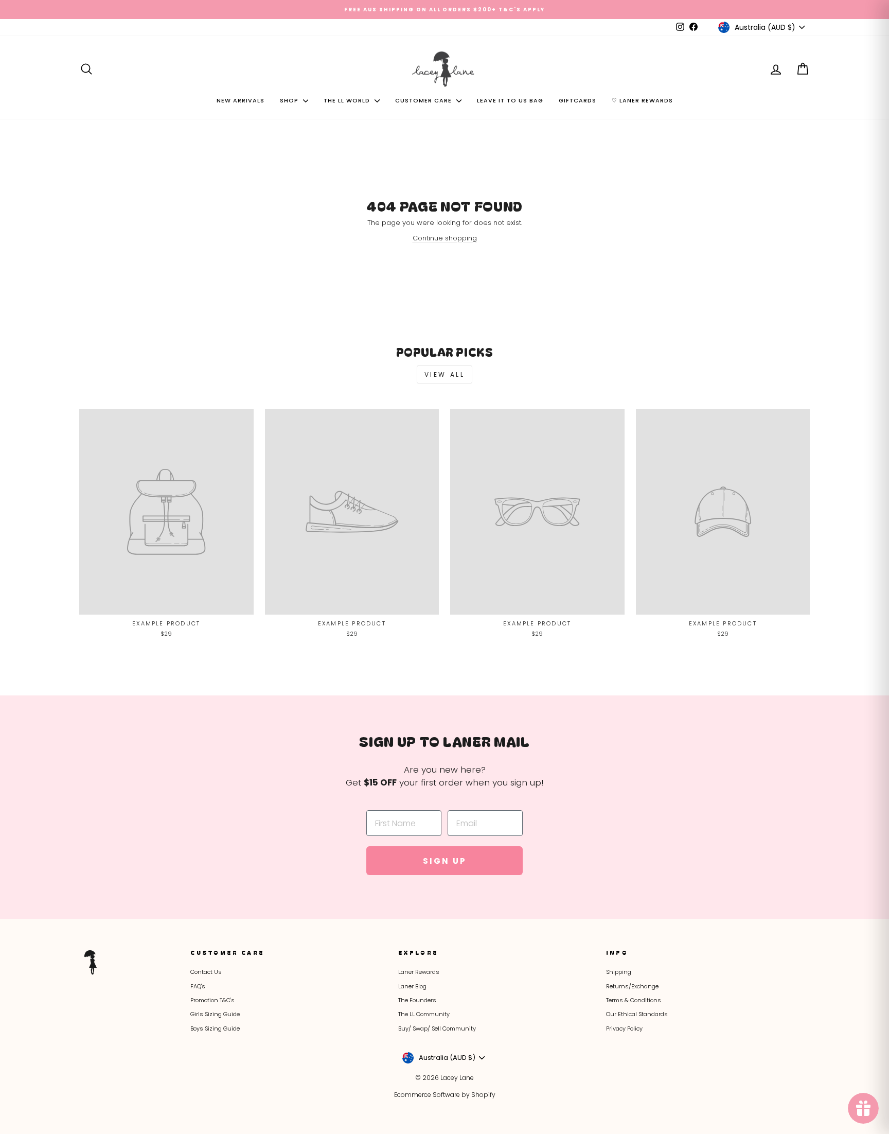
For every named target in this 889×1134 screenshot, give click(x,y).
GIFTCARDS (577, 100)
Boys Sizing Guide (215, 1028)
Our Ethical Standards (637, 1014)
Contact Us (206, 972)
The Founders (417, 1000)
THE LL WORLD (348, 100)
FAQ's (197, 986)
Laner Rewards (418, 972)
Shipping (618, 972)
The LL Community (424, 1014)
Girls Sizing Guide (215, 1014)
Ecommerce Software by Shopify (444, 1094)
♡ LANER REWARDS (642, 100)
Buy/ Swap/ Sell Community (437, 1028)
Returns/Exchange (632, 986)
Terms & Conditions (633, 1000)
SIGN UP (445, 861)
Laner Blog (412, 986)
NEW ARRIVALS (240, 100)
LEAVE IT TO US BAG (510, 100)
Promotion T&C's (212, 1000)
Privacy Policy (624, 1028)
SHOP (290, 100)
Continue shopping (445, 238)
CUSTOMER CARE (424, 100)
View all (444, 374)
